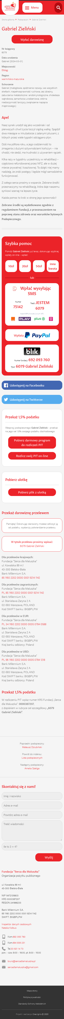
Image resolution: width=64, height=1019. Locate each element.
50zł (39, 265)
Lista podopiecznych (32, 757)
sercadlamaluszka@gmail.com (23, 967)
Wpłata (19, 335)
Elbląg (5, 70)
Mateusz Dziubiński (32, 747)
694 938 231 (19, 942)
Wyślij (49, 857)
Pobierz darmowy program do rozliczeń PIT (32, 442)
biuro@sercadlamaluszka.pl (21, 961)
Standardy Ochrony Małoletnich (32, 1003)
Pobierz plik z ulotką (32, 492)
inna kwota (52, 265)
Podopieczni (23, 19)
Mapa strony (32, 990)
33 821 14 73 (17, 948)
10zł (11, 265)
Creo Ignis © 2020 (40, 1014)
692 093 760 (19, 936)
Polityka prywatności (32, 997)
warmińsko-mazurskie (13, 79)
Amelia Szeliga (32, 768)
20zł (25, 265)
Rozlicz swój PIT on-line (32, 455)
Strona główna (8, 19)
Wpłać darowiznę (32, 39)
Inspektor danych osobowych (16, 924)
